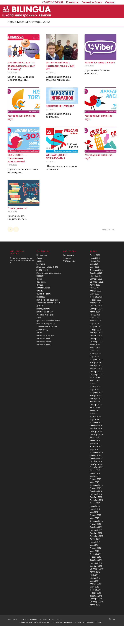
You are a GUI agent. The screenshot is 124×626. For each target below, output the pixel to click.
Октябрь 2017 (96, 533)
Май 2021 (94, 413)
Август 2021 (95, 407)
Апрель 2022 (95, 386)
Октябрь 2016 (96, 566)
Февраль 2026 (96, 270)
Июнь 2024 (95, 315)
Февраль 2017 (96, 554)
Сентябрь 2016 (96, 569)
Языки (39, 332)
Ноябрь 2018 (96, 494)
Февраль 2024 (96, 326)
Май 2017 (94, 545)
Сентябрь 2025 (96, 282)
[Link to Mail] (114, 619)
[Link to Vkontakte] (109, 619)
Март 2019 (94, 482)
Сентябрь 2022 (96, 374)
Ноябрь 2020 (96, 428)
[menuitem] (72, 2)
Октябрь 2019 (96, 464)
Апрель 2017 (95, 548)
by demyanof (56, 619)
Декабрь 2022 (96, 365)
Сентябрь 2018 (96, 500)
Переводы (41, 297)
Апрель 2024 (95, 320)
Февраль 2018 (96, 521)
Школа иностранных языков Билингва (35, 619)
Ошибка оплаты (43, 294)
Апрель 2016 (95, 584)
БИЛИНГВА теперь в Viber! (100, 62)
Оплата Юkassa (43, 287)
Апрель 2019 (95, 479)
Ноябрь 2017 (96, 530)
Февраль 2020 (96, 452)
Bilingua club (41, 255)
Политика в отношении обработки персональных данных (48, 303)
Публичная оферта (45, 312)
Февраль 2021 (96, 422)
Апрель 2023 (95, 353)
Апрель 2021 (95, 416)
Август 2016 (95, 572)
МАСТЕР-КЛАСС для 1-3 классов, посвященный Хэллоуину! (21, 66)
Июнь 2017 (95, 542)
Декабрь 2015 (96, 596)
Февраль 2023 (96, 359)
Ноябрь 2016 (96, 563)
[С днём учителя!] (23, 193)
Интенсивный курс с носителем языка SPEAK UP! (60, 66)
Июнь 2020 (95, 440)
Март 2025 (94, 294)
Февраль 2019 (96, 485)
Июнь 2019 (95, 473)
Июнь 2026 (95, 261)
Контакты (40, 264)
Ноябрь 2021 (96, 401)
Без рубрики (69, 255)
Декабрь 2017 (96, 527)
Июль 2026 (95, 258)
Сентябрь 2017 (96, 536)
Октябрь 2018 (96, 497)
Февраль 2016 (96, 590)
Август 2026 (95, 255)
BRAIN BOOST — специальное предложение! (17, 158)
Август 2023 (95, 344)
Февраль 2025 (96, 297)
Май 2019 (94, 476)
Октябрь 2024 (96, 308)
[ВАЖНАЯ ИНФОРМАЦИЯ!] (62, 95)
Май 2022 (94, 383)
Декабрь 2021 (96, 398)
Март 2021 (94, 419)
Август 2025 (95, 285)
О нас (39, 279)
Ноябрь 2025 (96, 276)
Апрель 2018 (95, 515)
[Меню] (111, 11)
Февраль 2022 (96, 392)
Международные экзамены (48, 273)
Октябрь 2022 (96, 371)
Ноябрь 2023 (96, 335)
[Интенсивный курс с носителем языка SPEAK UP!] (62, 47)
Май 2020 (94, 443)
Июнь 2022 (95, 380)
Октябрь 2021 (96, 404)
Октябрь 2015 (96, 598)
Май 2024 (94, 317)
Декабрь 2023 (96, 332)
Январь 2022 (95, 395)
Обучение (41, 282)
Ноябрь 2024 (96, 305)
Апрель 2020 (95, 446)
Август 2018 (95, 503)
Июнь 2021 (95, 410)
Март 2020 (94, 449)
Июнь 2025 (95, 287)
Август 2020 (95, 437)
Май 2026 (94, 264)
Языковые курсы (43, 344)
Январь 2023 (95, 362)
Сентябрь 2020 (96, 434)
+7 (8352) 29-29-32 (52, 2)
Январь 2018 (95, 524)
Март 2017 (94, 551)
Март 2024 (94, 323)
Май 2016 (94, 581)
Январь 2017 (95, 557)
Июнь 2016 (95, 578)
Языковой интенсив (45, 335)
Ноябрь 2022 (96, 368)
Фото (38, 317)
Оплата (39, 285)
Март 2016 (94, 587)
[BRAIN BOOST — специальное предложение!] (23, 140)
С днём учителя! (17, 208)
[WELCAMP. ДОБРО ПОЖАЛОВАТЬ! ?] (62, 140)
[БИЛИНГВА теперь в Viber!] (100, 47)
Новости (40, 276)
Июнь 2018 (95, 509)
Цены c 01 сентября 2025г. (48, 320)
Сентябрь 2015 (96, 601)
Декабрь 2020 (96, 425)
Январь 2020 (95, 455)
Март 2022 (94, 389)
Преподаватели (43, 308)
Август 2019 (95, 470)
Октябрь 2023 (96, 338)
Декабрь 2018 (96, 491)
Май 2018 (94, 512)
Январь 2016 (95, 593)
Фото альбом (69, 261)
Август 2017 (95, 539)
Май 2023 (94, 350)
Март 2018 (94, 518)
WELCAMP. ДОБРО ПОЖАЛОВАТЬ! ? (56, 156)
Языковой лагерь (44, 341)
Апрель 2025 (95, 291)
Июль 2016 (95, 575)
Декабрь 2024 (96, 302)
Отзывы (39, 291)
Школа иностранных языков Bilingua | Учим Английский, (46, 326)
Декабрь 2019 (96, 458)
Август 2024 (95, 312)
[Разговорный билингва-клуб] (23, 100)
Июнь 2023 (95, 347)
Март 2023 (94, 356)
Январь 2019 (95, 488)
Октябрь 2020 (96, 431)
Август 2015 (95, 604)
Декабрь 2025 (96, 273)
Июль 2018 (95, 506)
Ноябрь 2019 (96, 461)
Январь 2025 (95, 300)
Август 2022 (95, 377)
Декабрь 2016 (96, 560)
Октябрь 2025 (96, 279)
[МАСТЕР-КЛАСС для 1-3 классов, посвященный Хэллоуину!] (23, 47)
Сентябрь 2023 (96, 341)
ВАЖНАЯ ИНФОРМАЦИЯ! (60, 106)
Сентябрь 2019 (96, 467)
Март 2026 (94, 267)
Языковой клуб (43, 338)
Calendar (40, 258)
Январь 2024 (95, 329)
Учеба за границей (45, 315)
